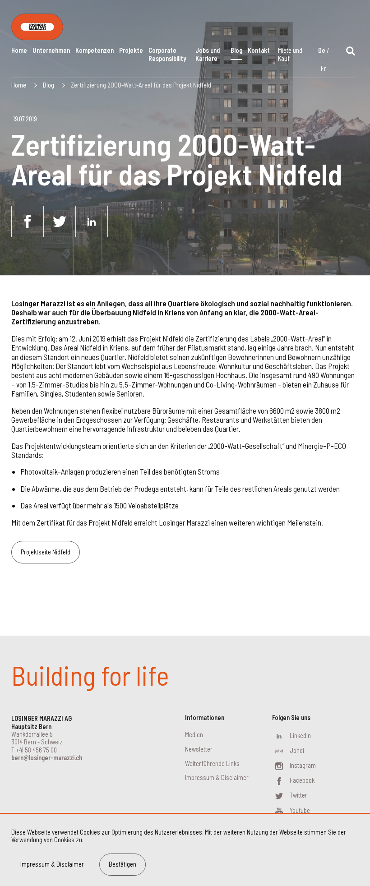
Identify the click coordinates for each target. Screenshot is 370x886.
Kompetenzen (94, 50)
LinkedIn (300, 735)
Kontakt (259, 50)
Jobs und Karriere (207, 54)
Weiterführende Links (212, 763)
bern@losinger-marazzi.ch (46, 757)
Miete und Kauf (290, 54)
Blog (236, 50)
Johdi (297, 750)
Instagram (303, 765)
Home (19, 50)
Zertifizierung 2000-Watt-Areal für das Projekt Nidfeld (141, 85)
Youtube (300, 810)
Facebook (302, 780)
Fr (323, 68)
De (321, 50)
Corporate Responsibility (167, 54)
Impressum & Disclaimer (217, 777)
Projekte (131, 50)
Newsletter (199, 749)
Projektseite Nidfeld (45, 552)
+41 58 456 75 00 (36, 750)
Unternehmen (51, 50)
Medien (194, 734)
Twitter (298, 795)
